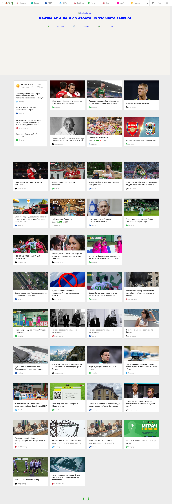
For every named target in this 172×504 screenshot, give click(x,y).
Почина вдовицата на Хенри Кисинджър (64, 331)
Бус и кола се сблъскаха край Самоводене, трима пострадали (29, 368)
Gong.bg (21, 140)
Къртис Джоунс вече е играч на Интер (102, 368)
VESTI (50, 3)
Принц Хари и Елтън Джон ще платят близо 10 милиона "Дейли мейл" (140, 403)
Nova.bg (21, 102)
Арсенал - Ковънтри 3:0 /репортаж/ (26, 135)
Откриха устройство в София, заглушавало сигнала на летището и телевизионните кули (30, 96)
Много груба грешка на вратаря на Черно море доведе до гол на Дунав (105, 257)
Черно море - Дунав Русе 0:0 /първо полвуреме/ (30, 331)
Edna (107, 3)
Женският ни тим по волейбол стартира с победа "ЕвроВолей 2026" (31, 404)
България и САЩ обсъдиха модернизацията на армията (101, 441)
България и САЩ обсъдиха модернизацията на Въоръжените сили (30, 440)
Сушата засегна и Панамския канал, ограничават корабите (31, 294)
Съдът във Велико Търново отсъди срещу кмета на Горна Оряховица (104, 404)
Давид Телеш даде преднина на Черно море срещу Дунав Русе (103, 294)
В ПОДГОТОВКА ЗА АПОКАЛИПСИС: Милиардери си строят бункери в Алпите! (67, 366)
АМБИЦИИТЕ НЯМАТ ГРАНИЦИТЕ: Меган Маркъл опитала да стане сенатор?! (67, 256)
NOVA (65, 3)
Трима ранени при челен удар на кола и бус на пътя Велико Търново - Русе (141, 366)
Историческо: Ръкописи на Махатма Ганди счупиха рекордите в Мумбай (68, 139)
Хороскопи (23, 3)
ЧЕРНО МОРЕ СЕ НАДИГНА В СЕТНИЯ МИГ (27, 257)
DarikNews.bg (23, 128)
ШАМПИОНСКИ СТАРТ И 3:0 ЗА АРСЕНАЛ (28, 183)
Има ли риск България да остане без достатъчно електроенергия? (66, 441)
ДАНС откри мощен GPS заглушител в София (26, 108)
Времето (137, 3)
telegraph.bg (58, 144)
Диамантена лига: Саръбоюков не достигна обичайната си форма (104, 102)
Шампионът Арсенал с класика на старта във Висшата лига (67, 102)
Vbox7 (122, 3)
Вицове (36, 3)
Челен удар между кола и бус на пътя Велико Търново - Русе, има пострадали (66, 477)
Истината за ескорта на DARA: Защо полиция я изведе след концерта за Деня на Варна (28, 122)
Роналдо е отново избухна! (137, 103)
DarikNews (80, 3)
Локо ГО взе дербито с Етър (27, 480)
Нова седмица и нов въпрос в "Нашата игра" (65, 404)
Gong (93, 3)
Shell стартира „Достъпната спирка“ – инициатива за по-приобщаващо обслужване (31, 219)
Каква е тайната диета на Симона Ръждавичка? (104, 183)
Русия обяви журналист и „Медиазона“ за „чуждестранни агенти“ (65, 292)
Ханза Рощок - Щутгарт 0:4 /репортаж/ (64, 183)
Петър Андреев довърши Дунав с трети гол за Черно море (140, 220)
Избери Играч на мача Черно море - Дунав (141, 441)
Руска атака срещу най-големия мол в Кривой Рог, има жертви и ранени (140, 292)
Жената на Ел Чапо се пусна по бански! (139, 331)
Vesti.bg (21, 113)
